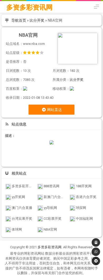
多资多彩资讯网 (29, 7)
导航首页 (18, 20)
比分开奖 (37, 20)
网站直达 (54, 110)
